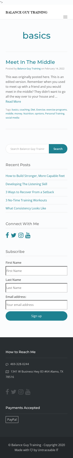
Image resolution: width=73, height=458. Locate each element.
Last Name (13, 280)
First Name (13, 263)
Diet (33, 109)
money (18, 113)
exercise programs (56, 109)
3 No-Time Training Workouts (26, 200)
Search (58, 149)
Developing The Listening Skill (26, 184)
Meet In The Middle (30, 62)
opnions (39, 113)
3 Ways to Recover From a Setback (30, 192)
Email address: (16, 297)
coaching (25, 109)
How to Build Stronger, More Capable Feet (35, 176)
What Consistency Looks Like (26, 208)
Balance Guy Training (29, 68)
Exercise (40, 109)
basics (15, 109)
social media (12, 117)
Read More (13, 101)
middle (9, 113)
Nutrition (28, 113)
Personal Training (54, 113)
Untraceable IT (48, 450)
